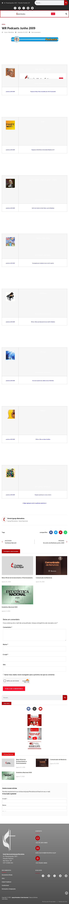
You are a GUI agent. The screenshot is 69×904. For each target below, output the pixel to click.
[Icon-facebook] (15, 8)
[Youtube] (28, 8)
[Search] (66, 2)
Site (4, 664)
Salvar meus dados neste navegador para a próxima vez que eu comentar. (29, 674)
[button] (66, 13)
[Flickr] (32, 8)
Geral (3, 24)
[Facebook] (28, 709)
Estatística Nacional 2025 (9, 607)
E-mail (5, 654)
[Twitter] (19, 8)
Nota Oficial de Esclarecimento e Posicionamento (17, 578)
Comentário (7, 627)
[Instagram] (23, 8)
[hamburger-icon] (53, 14)
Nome (5, 644)
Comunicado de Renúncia (44, 578)
